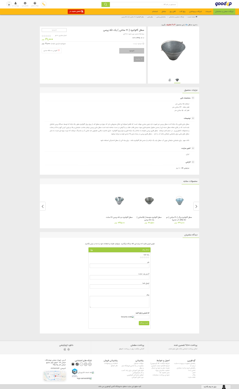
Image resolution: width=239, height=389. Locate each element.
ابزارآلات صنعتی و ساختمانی (224, 11)
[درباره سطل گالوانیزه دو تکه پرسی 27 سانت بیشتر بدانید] (119, 200)
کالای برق (173, 11)
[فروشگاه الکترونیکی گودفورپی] (219, 4)
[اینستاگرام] (90, 364)
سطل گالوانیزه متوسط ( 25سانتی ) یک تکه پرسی (149, 218)
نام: (148, 262)
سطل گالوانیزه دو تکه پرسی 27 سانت (119, 217)
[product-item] (177, 80)
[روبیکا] (73, 364)
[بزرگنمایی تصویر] (173, 51)
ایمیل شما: (145, 283)
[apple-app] (64, 350)
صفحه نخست (191, 17)
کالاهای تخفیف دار (75, 11)
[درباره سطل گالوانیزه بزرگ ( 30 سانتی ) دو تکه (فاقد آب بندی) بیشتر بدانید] (179, 200)
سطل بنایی (150, 17)
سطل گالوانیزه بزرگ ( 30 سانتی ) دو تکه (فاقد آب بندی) (179, 218)
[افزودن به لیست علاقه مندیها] (51, 50)
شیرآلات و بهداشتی (195, 11)
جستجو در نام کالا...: (169, 4)
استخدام (155, 11)
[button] (55, 376)
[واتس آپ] (85, 364)
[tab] (224, 11)
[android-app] (68, 350)
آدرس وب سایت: (143, 274)
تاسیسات (208, 11)
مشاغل (164, 11)
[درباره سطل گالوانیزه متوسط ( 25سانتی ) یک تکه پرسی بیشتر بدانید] (149, 200)
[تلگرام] (81, 364)
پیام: (147, 294)
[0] (144, 257)
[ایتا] (77, 364)
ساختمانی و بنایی (161, 17)
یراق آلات (182, 11)
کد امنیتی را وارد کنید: (142, 313)
